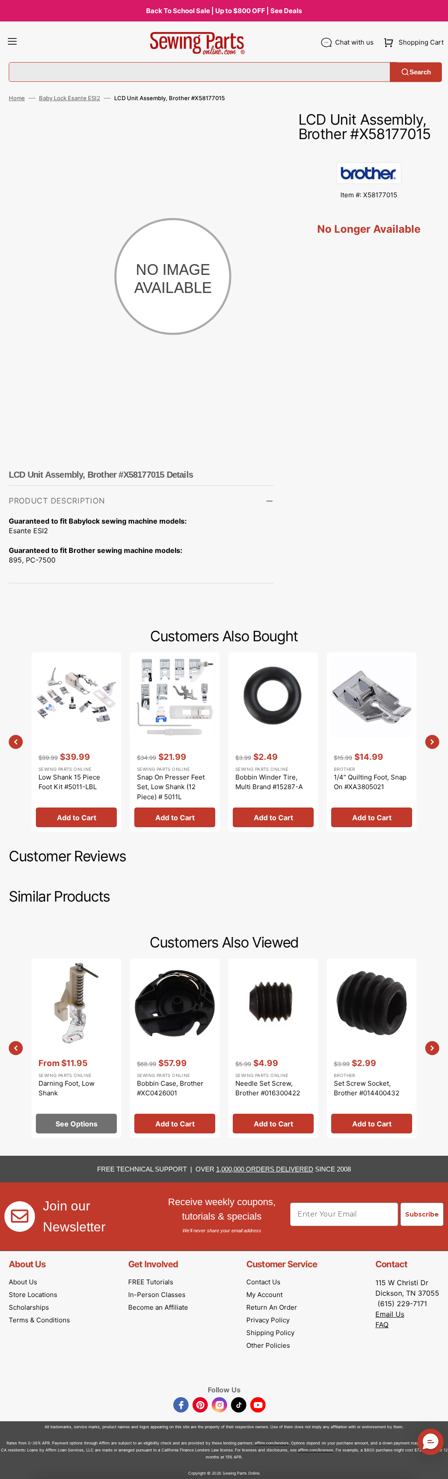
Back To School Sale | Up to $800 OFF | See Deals (224, 11)
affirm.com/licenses (315, 1450)
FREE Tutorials (150, 1282)
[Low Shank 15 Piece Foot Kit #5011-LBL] (76, 742)
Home (17, 97)
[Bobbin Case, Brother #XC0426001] (175, 1048)
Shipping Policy (270, 1333)
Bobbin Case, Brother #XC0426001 (170, 1088)
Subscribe (422, 1214)
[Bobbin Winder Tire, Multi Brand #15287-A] (273, 742)
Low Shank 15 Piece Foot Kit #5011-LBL (69, 782)
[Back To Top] (435, 1466)
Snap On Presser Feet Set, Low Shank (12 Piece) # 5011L (171, 787)
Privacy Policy (268, 1320)
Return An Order (271, 1307)
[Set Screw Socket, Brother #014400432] (371, 1048)
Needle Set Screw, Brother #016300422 (267, 1088)
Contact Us (263, 1282)
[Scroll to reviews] (368, 153)
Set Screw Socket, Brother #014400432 (366, 1088)
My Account (264, 1294)
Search (420, 72)
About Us (23, 1282)
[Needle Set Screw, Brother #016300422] (273, 1048)
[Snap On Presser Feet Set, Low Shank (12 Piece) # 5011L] (175, 742)
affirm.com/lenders (272, 1443)
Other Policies (268, 1345)
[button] (12, 42)
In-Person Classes (157, 1294)
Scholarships (29, 1307)
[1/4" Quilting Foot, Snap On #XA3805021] (371, 742)
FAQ (381, 1324)
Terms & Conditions (39, 1320)
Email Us (389, 1314)
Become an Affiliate (158, 1307)
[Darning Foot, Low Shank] (76, 1048)
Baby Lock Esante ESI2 (69, 97)
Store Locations (33, 1294)
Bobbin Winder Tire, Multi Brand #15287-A (269, 782)
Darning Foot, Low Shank (66, 1088)
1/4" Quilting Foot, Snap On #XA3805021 (370, 782)
